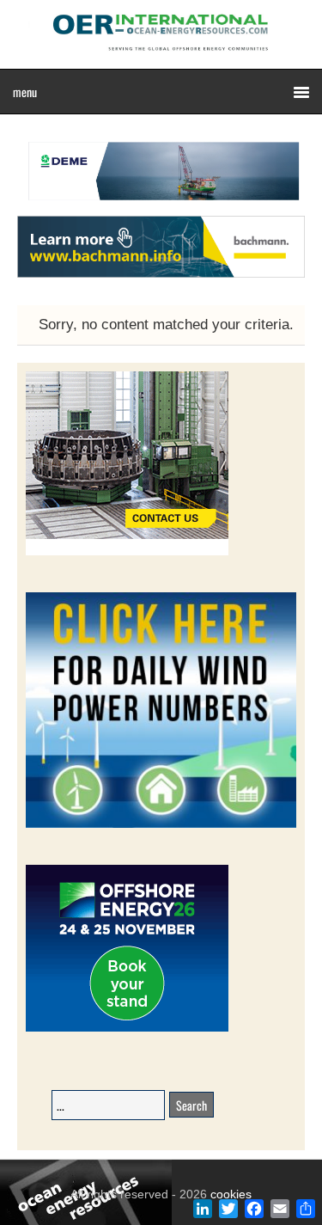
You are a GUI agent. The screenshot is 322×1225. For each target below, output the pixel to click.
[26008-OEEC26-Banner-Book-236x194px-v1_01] (127, 1028)
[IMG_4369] (161, 207)
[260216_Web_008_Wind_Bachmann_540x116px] (161, 275)
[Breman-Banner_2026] (127, 552)
